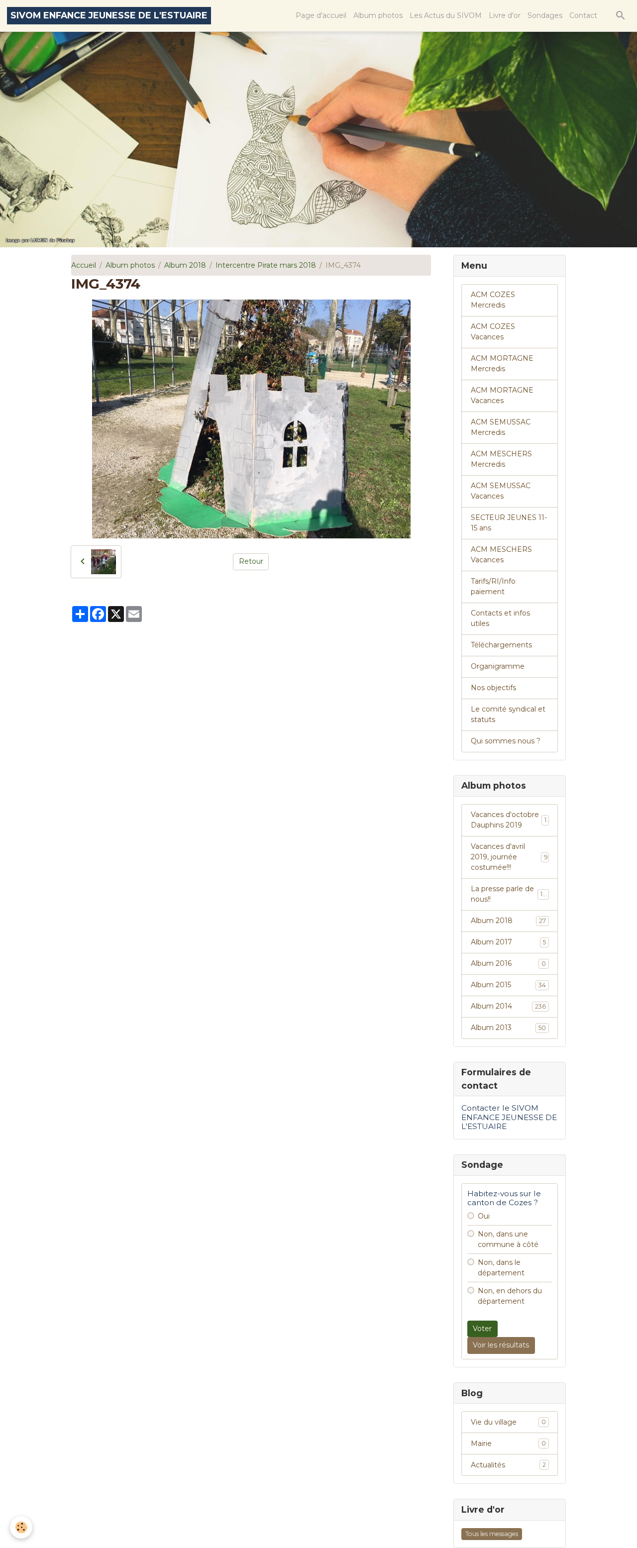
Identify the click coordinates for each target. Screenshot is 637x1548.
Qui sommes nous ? (505, 740)
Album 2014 (508, 1006)
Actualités (508, 1464)
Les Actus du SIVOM (446, 15)
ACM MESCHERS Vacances (501, 554)
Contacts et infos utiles (500, 618)
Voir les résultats (501, 1345)
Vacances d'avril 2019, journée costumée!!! (509, 857)
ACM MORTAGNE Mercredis (502, 363)
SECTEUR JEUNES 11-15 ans (509, 522)
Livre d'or (505, 15)
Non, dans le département (501, 1267)
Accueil (83, 265)
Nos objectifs (493, 687)
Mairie (508, 1443)
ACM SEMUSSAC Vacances (501, 491)
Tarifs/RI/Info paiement (493, 586)
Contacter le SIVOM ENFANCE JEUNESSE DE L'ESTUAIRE (509, 1117)
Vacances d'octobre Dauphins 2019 (509, 819)
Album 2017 (508, 941)
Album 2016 (508, 963)
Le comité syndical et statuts (508, 714)
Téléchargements (501, 644)
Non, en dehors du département (510, 1296)
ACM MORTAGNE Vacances (502, 395)
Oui (484, 1216)
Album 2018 (185, 265)
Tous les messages (491, 1534)
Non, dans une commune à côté (508, 1239)
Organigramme (498, 666)
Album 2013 (508, 1027)
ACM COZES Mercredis (493, 300)
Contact (583, 15)
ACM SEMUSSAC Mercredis (501, 427)
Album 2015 (508, 984)
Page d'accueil (321, 15)
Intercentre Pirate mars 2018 (265, 265)
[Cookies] (21, 1527)
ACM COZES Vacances (493, 331)
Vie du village (508, 1422)
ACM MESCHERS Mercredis (501, 459)
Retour (251, 561)
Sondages (545, 15)
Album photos (378, 15)
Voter (482, 1328)
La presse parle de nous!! (509, 894)
